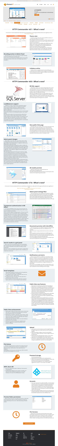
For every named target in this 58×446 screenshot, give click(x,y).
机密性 (32, 438)
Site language (29, 443)
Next (53, 14)
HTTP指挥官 (40, 4)
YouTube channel (43, 434)
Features (11, 22)
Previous (5, 14)
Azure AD (30, 24)
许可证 (24, 435)
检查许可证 (25, 438)
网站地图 (32, 439)
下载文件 (45, 4)
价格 (48, 4)
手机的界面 (25, 24)
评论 (39, 24)
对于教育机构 (20, 24)
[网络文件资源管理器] (37, 4)
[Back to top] (56, 444)
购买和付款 (25, 436)
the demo (39, 0)
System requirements (24, 22)
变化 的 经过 (35, 24)
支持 (51, 4)
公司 (31, 434)
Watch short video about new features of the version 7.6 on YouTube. (29, 188)
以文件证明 (41, 22)
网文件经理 (7, 22)
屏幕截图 (36, 22)
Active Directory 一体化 (49, 22)
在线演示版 (36, 14)
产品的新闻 (32, 436)
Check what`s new (30, 0)
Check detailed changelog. (29, 33)
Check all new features (29, 423)
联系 (31, 435)
